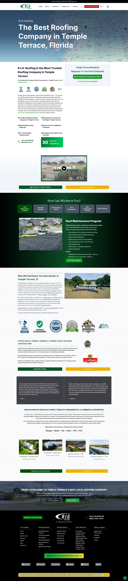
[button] (49, 6)
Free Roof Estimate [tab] (41, 208)
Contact (75, 6)
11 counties (53, 291)
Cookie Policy (99, 575)
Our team (20, 299)
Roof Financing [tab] (102, 208)
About (47, 6)
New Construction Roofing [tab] (87, 208)
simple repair (47, 297)
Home (41, 6)
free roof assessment (51, 308)
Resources (65, 6)
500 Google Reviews (44, 305)
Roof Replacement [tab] (72, 208)
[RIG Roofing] (26, 6)
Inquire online (21, 308)
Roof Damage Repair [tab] (56, 208)
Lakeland (44, 294)
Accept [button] (106, 575)
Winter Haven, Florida (53, 293)
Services (55, 6)
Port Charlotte (53, 294)
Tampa (39, 294)
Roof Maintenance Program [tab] (25, 208)
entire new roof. (58, 297)
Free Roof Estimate (92, 6)
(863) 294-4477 (72, 1)
